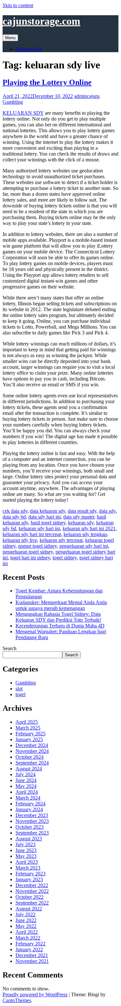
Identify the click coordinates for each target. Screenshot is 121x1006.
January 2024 (29, 809)
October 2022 (29, 897)
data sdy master (78, 517)
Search (9, 648)
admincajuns (87, 96)
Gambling (13, 102)
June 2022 (25, 920)
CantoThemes (17, 1000)
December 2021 (31, 955)
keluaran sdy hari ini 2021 (89, 528)
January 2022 (29, 949)
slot (19, 688)
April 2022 (26, 932)
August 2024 (28, 768)
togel (20, 694)
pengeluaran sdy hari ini (83, 546)
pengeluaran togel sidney (28, 552)
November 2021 (32, 961)
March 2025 (27, 728)
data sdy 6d (14, 517)
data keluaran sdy (47, 511)
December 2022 (31, 885)
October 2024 (29, 757)
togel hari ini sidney (30, 557)
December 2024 (31, 745)
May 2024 (25, 786)
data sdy (107, 511)
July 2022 (25, 914)
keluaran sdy (81, 522)
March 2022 (27, 938)
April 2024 (26, 792)
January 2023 (29, 879)
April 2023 (26, 862)
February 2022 (30, 943)
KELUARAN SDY (23, 113)
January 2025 (29, 739)
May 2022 (25, 926)
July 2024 (25, 774)
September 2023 (32, 833)
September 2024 (32, 763)
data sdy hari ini (44, 517)
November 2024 (32, 751)
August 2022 (28, 908)
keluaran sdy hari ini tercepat (32, 534)
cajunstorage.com (41, 21)
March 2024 (27, 798)
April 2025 (26, 722)
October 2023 (29, 827)
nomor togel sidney (37, 546)
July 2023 (25, 844)
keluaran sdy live (20, 540)
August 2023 (28, 838)
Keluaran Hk (28, 49)
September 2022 (32, 903)
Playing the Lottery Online (47, 82)
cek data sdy (15, 511)
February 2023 (30, 873)
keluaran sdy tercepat (61, 540)
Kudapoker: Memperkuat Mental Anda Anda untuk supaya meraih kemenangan (61, 605)
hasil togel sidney (48, 522)
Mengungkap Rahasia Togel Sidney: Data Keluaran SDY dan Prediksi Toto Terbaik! (58, 617)
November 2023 (32, 821)
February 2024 (30, 803)
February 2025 (30, 733)
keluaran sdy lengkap (85, 534)
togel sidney (65, 557)
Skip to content (18, 5)
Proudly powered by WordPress (35, 994)
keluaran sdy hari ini (39, 528)
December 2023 (31, 815)
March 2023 (27, 868)
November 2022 (32, 891)
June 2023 (25, 850)
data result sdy (82, 511)
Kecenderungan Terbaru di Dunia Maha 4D (60, 625)
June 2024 (25, 780)
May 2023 (25, 856)
